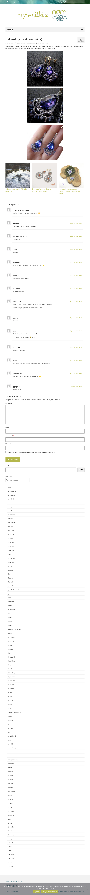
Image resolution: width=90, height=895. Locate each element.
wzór (10, 862)
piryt (9, 740)
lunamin (16, 223)
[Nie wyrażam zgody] (87, 889)
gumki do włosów (14, 590)
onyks (10, 708)
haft (9, 598)
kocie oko (11, 637)
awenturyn (11, 515)
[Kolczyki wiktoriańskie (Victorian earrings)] (17, 175)
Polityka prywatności (49, 892)
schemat (11, 756)
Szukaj (7, 466)
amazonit (11, 495)
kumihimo (11, 661)
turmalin (11, 827)
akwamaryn (12, 491)
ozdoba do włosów (14, 712)
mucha (10, 696)
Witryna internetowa (11, 444)
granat (10, 586)
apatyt (10, 507)
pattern (10, 720)
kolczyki (35, 43)
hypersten (11, 609)
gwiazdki (11, 594)
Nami (11, 43)
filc (9, 574)
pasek (10, 716)
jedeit (10, 625)
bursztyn (11, 534)
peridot (10, 728)
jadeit (10, 617)
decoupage (12, 558)
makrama (11, 681)
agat (9, 487)
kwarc (10, 665)
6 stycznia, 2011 (74, 386)
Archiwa (8, 476)
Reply (80, 210)
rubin (10, 752)
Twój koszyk (14, 2)
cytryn (10, 554)
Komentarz (9, 403)
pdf (9, 724)
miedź (10, 692)
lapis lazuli (11, 677)
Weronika (17, 302)
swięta (10, 787)
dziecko (11, 570)
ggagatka (17, 387)
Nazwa (7, 427)
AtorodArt (17, 373)
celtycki (10, 538)
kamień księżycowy (15, 629)
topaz (10, 823)
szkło (10, 795)
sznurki (10, 799)
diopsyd (11, 562)
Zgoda (36, 892)
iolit (32, 43)
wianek (10, 843)
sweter (10, 783)
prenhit (10, 744)
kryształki (41, 43)
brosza (10, 526)
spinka (10, 771)
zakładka (11, 866)
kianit (10, 633)
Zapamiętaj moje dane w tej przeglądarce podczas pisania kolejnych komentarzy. (31, 452)
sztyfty (10, 803)
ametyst (23, 43)
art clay (10, 511)
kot (9, 653)
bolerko (10, 519)
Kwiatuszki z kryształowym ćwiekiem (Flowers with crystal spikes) (69, 191)
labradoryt (11, 673)
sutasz (10, 779)
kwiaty (10, 669)
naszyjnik (11, 700)
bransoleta (12, 523)
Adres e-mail (9, 435)
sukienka (11, 775)
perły (10, 732)
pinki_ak (16, 275)
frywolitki (28, 43)
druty (10, 566)
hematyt (11, 602)
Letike (15, 318)
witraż (10, 851)
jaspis (10, 621)
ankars (10, 503)
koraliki (10, 649)
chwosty (11, 546)
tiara (9, 819)
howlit (10, 606)
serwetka (11, 764)
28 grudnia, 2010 (74, 223)
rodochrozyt (12, 748)
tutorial (10, 831)
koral (10, 645)
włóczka (11, 854)
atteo (15, 360)
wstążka (11, 858)
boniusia (16, 347)
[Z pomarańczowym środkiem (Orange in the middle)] (44, 175)
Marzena (16, 289)
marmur (11, 689)
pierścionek (12, 736)
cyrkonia (11, 550)
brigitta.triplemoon (21, 210)
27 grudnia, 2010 (74, 210)
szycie (10, 807)
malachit (11, 685)
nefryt (10, 704)
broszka (11, 530)
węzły (10, 839)
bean (15, 331)
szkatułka (11, 791)
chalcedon (11, 542)
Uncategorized (13, 835)
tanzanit (11, 815)
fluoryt (10, 578)
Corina (15, 249)
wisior (10, 847)
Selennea (16, 262)
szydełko (11, 811)
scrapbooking (13, 760)
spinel (10, 768)
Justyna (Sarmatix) (20, 236)
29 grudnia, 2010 (74, 360)
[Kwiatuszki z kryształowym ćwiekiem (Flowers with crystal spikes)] (71, 175)
